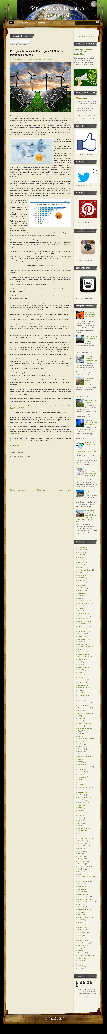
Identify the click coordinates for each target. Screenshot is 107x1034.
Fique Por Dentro (83, 728)
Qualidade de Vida (84, 881)
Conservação (82, 624)
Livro (79, 782)
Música (80, 818)
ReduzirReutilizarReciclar (86, 902)
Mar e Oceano (82, 790)
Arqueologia (82, 575)
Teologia (80, 948)
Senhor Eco (82, 98)
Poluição (80, 859)
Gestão (80, 751)
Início (11, 23)
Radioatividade (83, 891)
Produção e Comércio (85, 866)
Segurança (81, 925)
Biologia (80, 593)
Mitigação (81, 810)
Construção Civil (83, 626)
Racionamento (82, 886)
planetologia (82, 851)
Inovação (81, 774)
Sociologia (81, 935)
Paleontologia (82, 841)
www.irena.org (15, 434)
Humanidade (82, 764)
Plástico (80, 854)
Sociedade (29, 59)
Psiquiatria (81, 871)
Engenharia (81, 692)
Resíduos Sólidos (83, 909)
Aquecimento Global (84, 570)
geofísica (81, 744)
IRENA (17, 445)
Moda (80, 815)
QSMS (80, 874)
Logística (81, 784)
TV (79, 963)
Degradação (82, 644)
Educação (81, 682)
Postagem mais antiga (64, 490)
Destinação (81, 659)
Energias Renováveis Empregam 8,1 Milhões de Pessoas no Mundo (38, 53)
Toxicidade (81, 953)
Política (80, 856)
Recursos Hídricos (84, 897)
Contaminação (82, 631)
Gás (79, 736)
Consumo (81, 629)
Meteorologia (82, 802)
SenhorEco (81, 930)
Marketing (81, 792)
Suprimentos (82, 940)
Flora (79, 733)
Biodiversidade (82, 590)
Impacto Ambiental (84, 767)
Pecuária (81, 843)
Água (79, 557)
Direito (80, 664)
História (80, 762)
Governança (82, 754)
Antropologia (82, 567)
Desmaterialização (84, 657)
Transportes (82, 958)
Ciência (80, 606)
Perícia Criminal (83, 846)
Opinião (80, 833)
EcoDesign (81, 672)
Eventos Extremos (84, 708)
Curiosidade (82, 639)
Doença (80, 670)
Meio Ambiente (83, 797)
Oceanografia (82, 830)
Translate (25, 44)
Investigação (82, 777)
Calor (79, 598)
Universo (81, 966)
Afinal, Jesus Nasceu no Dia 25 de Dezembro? (91, 422)
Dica (79, 662)
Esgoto (80, 700)
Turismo (80, 960)
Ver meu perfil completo (85, 118)
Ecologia (80, 675)
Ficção (80, 721)
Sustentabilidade (37, 59)
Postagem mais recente (17, 490)
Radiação (81, 889)
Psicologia (81, 869)
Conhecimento (82, 621)
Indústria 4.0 (82, 772)
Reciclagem (81, 894)
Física (80, 731)
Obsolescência (82, 828)
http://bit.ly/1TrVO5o (17, 408)
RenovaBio (81, 907)
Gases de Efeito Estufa (85, 738)
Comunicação (82, 618)
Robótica (81, 912)
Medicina (81, 795)
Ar (78, 572)
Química (80, 884)
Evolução (81, 710)
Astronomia (81, 580)
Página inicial (41, 490)
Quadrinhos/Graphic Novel (86, 876)
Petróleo (80, 848)
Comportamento (83, 616)
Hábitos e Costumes (84, 756)
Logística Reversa (84, 787)
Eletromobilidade (83, 687)
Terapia (80, 950)
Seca (79, 922)
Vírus (79, 968)
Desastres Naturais (84, 646)
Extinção (80, 716)
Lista (79, 779)
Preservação (82, 861)
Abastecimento (83, 547)
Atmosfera (81, 583)
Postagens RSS (25, 23)
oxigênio (80, 836)
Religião (80, 904)
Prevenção (81, 864)
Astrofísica (81, 578)
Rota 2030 (81, 914)
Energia (25, 59)
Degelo (80, 641)
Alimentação (82, 560)
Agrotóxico (81, 554)
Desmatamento (83, 654)
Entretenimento (83, 695)
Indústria (80, 769)
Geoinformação (83, 746)
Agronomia (81, 552)
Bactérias (81, 585)
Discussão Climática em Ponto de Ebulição (91, 358)
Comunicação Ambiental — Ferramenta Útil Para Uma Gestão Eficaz (84, 52)
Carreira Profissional (84, 603)
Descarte (81, 649)
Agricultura (81, 549)
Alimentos (81, 562)
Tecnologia (81, 945)
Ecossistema (82, 680)
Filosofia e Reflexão (84, 723)
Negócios (81, 823)
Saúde (80, 920)
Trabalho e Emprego (47, 59)
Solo (79, 937)
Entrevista (81, 698)
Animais (80, 565)
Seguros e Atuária (84, 927)
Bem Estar (81, 588)
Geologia (81, 749)
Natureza (81, 820)
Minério (80, 808)
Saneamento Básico (84, 917)
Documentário (82, 667)
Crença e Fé (82, 634)
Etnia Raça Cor (83, 705)
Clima (80, 611)
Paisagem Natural (84, 838)
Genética (81, 741)
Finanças (81, 726)
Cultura (80, 636)
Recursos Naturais (84, 899)
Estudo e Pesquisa (84, 703)
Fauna (80, 718)
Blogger (86, 996)
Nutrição (80, 825)
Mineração (81, 805)
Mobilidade (81, 813)
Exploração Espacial (84, 713)
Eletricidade (81, 685)
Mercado (81, 800)
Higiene (80, 759)
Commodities (82, 613)
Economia (19, 59)
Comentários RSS (43, 23)
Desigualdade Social (84, 652)
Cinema (80, 608)
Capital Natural (83, 600)
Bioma (80, 595)
